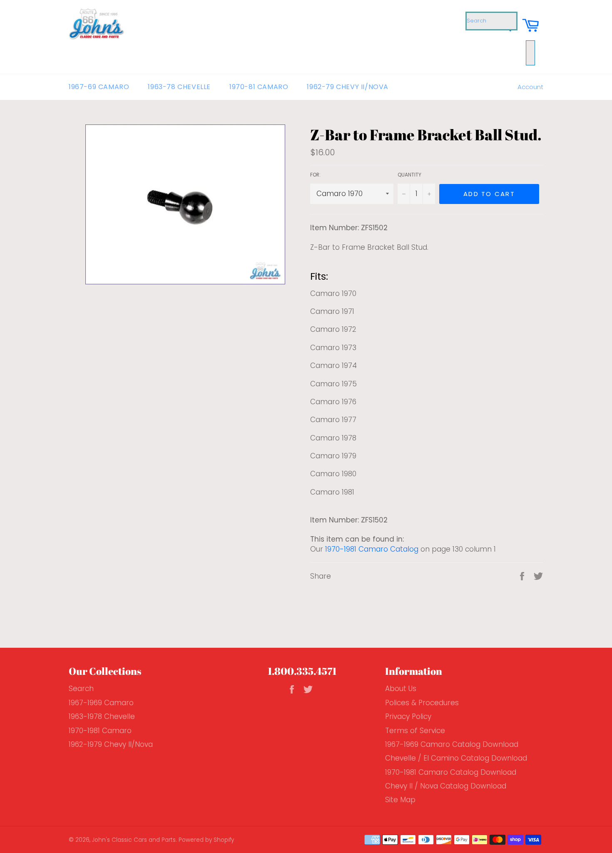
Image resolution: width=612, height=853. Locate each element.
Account (530, 86)
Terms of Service (415, 731)
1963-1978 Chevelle (102, 716)
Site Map (400, 800)
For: (315, 175)
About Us (400, 689)
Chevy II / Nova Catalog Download (445, 786)
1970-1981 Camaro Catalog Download (450, 772)
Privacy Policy (408, 716)
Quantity (409, 175)
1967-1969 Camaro (101, 703)
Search (81, 689)
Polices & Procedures (422, 703)
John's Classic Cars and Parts (134, 840)
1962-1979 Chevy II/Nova (111, 744)
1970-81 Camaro (258, 87)
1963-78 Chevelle (179, 87)
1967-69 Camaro (99, 87)
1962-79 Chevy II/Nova (347, 87)
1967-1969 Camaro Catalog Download (451, 744)
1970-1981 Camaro (100, 731)
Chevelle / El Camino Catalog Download (456, 758)
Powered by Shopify (206, 840)
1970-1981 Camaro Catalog (371, 549)
